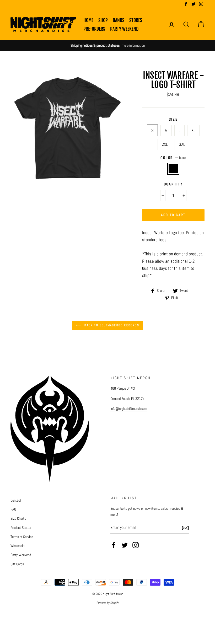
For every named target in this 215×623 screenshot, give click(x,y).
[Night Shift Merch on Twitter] (124, 545)
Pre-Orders (94, 29)
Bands (118, 20)
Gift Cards (17, 564)
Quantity (173, 184)
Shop (103, 20)
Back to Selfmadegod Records (111, 325)
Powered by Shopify (107, 603)
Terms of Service (21, 536)
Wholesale (17, 545)
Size (173, 119)
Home (88, 20)
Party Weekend (124, 29)
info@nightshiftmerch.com (128, 408)
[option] (107, 45)
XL (193, 130)
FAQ (13, 509)
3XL (182, 144)
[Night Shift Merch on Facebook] (113, 545)
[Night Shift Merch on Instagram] (135, 545)
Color (173, 157)
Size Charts (18, 518)
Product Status (20, 527)
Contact (15, 500)
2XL (165, 144)
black (173, 168)
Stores (135, 20)
